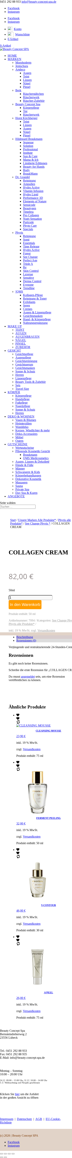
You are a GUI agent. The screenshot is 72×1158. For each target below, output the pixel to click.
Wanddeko (21, 427)
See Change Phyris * (37, 523)
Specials (28, 229)
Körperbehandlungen (28, 475)
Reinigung (29, 180)
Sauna (19, 486)
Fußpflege (21, 402)
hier (17, 1094)
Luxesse (28, 274)
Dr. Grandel (22, 177)
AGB (38, 1119)
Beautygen (29, 208)
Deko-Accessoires (26, 433)
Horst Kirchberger (26, 118)
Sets (17, 385)
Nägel (26, 83)
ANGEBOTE (16, 496)
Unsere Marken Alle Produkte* (37, 520)
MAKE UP (15, 326)
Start (13, 520)
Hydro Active (31, 187)
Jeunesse (28, 142)
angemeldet (28, 676)
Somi (26, 239)
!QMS (19, 291)
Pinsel (26, 86)
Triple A (28, 263)
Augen (27, 73)
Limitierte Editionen (35, 163)
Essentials (29, 243)
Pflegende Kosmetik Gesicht (32, 451)
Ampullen (29, 184)
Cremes (27, 309)
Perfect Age (30, 260)
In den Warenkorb (25, 604)
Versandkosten (46, 630)
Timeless (28, 211)
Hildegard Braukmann (28, 139)
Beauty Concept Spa (27, 104)
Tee (25, 111)
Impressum (6, 1119)
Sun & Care (30, 156)
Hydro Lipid (30, 194)
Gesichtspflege (24, 354)
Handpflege (22, 399)
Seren (26, 305)
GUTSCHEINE (17, 444)
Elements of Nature (34, 201)
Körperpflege (31, 107)
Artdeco (20, 69)
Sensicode (29, 204)
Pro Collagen (31, 215)
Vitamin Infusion (33, 191)
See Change (30, 257)
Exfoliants (29, 302)
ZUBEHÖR (22, 347)
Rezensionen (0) (26, 640)
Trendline (29, 288)
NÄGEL (20, 340)
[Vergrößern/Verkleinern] (1, 1153)
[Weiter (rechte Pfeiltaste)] (5, 1157)
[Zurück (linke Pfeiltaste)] (1, 1157)
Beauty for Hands (34, 166)
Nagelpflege (22, 406)
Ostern (19, 440)
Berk (18, 90)
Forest (27, 253)
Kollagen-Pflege (33, 295)
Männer (20, 468)
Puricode (28, 222)
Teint (26, 76)
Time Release (31, 246)
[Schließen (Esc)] (13, 1153)
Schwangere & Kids (27, 472)
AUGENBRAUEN (27, 336)
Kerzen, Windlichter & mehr (32, 430)
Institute (28, 152)
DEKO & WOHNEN (21, 416)
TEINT (19, 329)
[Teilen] (9, 1153)
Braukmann (30, 454)
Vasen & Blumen (25, 420)
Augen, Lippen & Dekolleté (32, 461)
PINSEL (20, 343)
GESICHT (14, 350)
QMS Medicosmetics (36, 458)
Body (26, 170)
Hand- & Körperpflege (37, 319)
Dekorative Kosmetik (28, 479)
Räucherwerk (31, 97)
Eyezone (28, 284)
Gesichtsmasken (33, 316)
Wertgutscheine (24, 447)
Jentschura (21, 66)
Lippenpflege (23, 378)
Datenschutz (24, 1119)
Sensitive (28, 277)
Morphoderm (23, 62)
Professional (30, 149)
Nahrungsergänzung (35, 322)
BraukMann (30, 173)
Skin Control (31, 270)
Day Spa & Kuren (26, 492)
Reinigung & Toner (35, 298)
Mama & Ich (30, 159)
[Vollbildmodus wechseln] (5, 1153)
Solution (28, 145)
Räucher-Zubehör (34, 100)
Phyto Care (30, 225)
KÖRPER (14, 392)
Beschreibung (24, 637)
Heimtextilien (23, 423)
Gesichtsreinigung (26, 361)
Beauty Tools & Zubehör (30, 381)
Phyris (19, 232)
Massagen (21, 482)
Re (24, 267)
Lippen (27, 80)
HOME (12, 55)
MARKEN (14, 59)
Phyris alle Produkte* (22, 624)
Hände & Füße (24, 465)
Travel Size (22, 388)
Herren (19, 374)
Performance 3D (33, 198)
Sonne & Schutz (25, 371)
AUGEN (20, 333)
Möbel (19, 437)
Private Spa (22, 489)
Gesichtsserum (24, 364)
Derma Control (32, 281)
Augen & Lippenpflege (37, 312)
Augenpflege (23, 357)
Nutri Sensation (32, 218)
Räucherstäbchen (33, 93)
